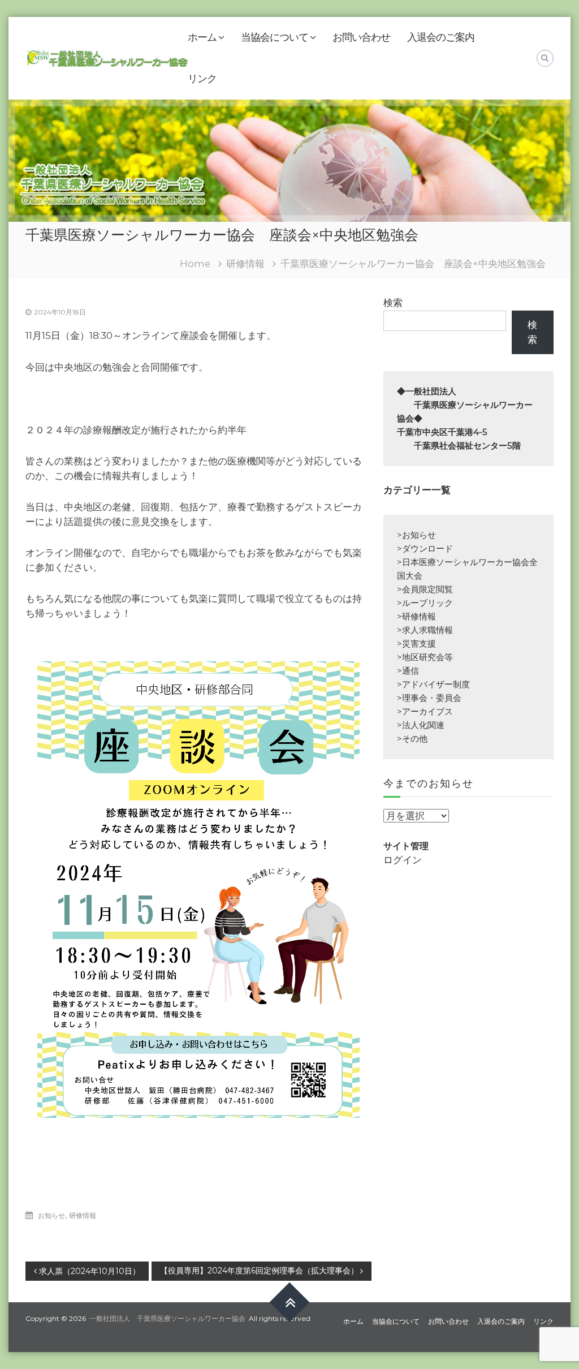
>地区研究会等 (425, 657)
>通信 (408, 670)
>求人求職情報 (425, 630)
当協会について (274, 37)
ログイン (402, 860)
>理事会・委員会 (429, 697)
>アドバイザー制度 (433, 684)
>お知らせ (416, 534)
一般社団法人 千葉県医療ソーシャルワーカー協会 (167, 1318)
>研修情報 (416, 616)
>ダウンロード (425, 548)
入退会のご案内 (440, 37)
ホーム (202, 37)
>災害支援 (416, 643)
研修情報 (245, 263)
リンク (202, 78)
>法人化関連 (420, 725)
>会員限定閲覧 (425, 589)
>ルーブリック (425, 602)
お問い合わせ (361, 37)
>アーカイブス (425, 711)
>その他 (412, 738)
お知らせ (51, 1215)
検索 (393, 302)
